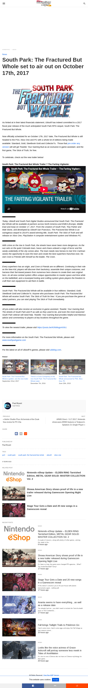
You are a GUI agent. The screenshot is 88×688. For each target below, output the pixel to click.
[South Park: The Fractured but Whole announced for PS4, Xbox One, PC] (72, 373)
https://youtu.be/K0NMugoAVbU (51, 327)
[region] (44, 26)
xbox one (57, 455)
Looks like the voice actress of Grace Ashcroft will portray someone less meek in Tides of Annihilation (59, 650)
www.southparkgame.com (14, 340)
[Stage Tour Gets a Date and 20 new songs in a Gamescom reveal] (13, 510)
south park (12, 455)
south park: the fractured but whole (31, 455)
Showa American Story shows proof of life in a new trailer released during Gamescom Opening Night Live (55, 492)
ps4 (3, 455)
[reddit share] (25, 433)
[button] (44, 101)
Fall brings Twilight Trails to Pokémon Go (58, 625)
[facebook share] (16, 433)
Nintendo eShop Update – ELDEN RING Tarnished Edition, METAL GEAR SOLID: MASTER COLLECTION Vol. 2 (56, 475)
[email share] (20, 433)
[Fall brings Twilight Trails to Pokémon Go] (19, 627)
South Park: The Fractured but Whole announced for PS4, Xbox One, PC (70, 379)
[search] (84, 3)
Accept (55, 680)
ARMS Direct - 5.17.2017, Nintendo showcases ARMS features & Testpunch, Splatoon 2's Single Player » (68, 422)
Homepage (6, 49)
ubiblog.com (55, 350)
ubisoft (49, 455)
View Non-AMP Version (51, 675)
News (14, 49)
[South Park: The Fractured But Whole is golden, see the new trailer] (15, 373)
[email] (55, 685)
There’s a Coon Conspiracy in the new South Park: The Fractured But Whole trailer (43, 379)
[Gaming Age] (44, 3)
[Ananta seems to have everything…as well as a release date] (19, 605)
